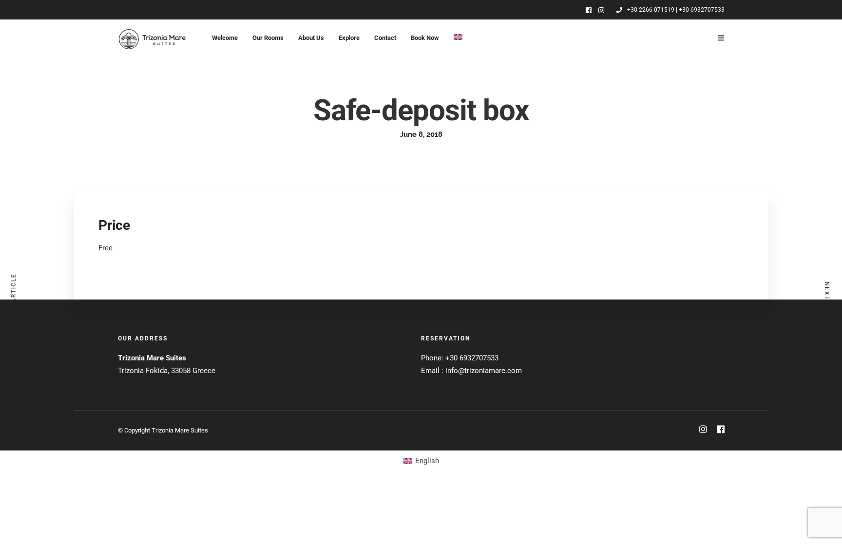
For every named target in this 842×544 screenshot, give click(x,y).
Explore (349, 37)
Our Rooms (268, 37)
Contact (385, 37)
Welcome (225, 37)
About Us (311, 37)
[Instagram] (601, 10)
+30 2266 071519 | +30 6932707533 (676, 9)
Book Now (425, 37)
